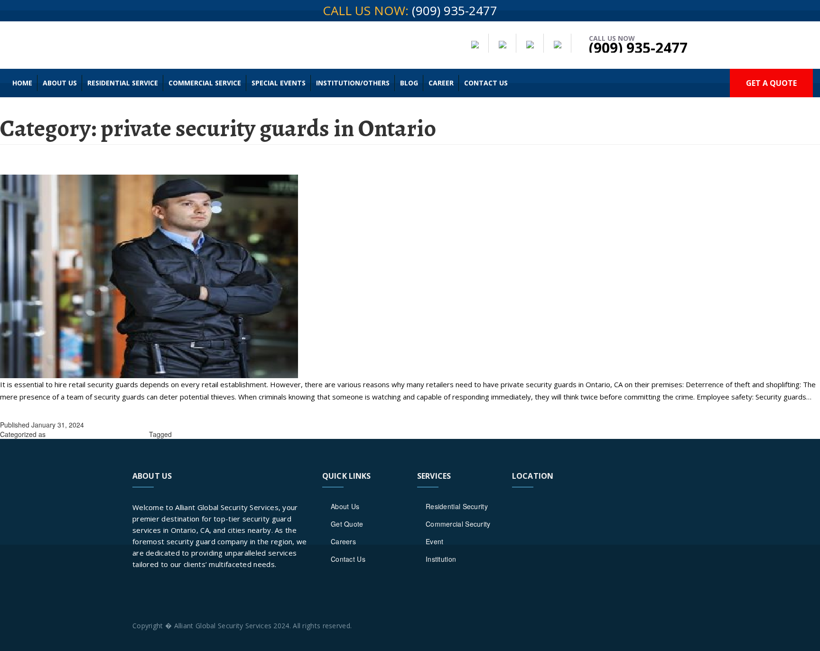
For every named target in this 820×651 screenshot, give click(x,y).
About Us (60, 82)
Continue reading (27, 409)
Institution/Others (353, 82)
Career (441, 82)
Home (22, 82)
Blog (409, 82)
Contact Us (486, 82)
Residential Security (457, 506)
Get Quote (347, 524)
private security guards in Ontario (97, 434)
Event (435, 541)
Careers (343, 541)
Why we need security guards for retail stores (143, 162)
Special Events (279, 82)
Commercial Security (458, 524)
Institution (441, 559)
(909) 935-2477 (454, 10)
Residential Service (122, 82)
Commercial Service (204, 82)
